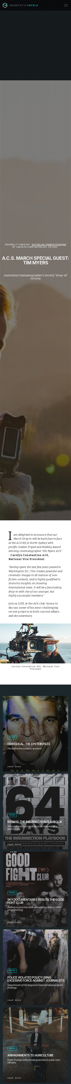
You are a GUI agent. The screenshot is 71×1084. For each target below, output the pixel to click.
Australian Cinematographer (49, 245)
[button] (66, 5)
